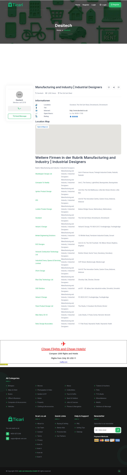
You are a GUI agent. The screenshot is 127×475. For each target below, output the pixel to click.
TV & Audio (100, 394)
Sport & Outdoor (72, 398)
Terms (39, 436)
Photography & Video (44, 390)
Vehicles (11, 406)
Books (10, 394)
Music (68, 386)
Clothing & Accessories (45, 406)
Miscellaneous (101, 398)
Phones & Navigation (73, 406)
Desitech (19, 100)
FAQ (77, 424)
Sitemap (79, 432)
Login (94, 5)
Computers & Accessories (17, 402)
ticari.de (39, 453)
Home (77, 5)
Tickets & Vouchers (103, 386)
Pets (98, 390)
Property (40, 402)
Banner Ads (61, 428)
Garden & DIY (42, 394)
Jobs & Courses (72, 402)
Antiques (11, 386)
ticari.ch (39, 444)
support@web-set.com (18, 438)
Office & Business (14, 398)
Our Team (40, 428)
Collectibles (70, 390)
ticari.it (39, 448)
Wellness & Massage (103, 406)
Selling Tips (80, 428)
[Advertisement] (63, 59)
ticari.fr (39, 457)
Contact (40, 432)
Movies (40, 386)
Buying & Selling (62, 424)
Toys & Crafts (71, 394)
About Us (40, 424)
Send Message (20, 116)
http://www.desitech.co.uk (79, 111)
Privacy (40, 440)
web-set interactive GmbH (28, 471)
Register (86, 5)
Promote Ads (61, 432)
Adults (98, 402)
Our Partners (61, 436)
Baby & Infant (12, 390)
